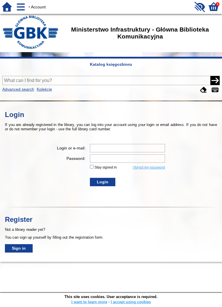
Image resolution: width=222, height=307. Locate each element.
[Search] (215, 80)
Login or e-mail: (71, 148)
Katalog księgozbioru (111, 64)
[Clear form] (203, 90)
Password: (76, 158)
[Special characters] (215, 90)
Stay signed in (106, 167)
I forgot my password (149, 167)
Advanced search (18, 89)
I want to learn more (89, 302)
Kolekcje (44, 89)
